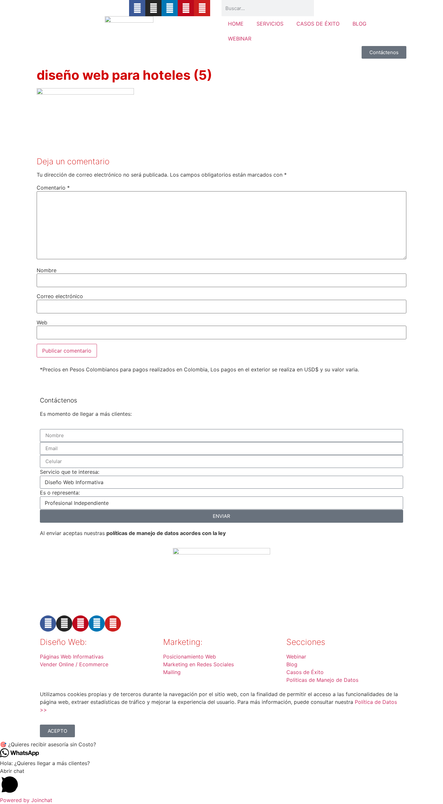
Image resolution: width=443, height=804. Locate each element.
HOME (236, 23)
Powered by (26, 800)
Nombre (46, 270)
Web (42, 322)
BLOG (359, 23)
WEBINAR (239, 38)
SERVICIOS (270, 23)
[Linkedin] (170, 8)
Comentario (53, 187)
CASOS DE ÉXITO (318, 23)
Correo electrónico (60, 296)
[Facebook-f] (137, 8)
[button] (221, 744)
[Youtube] (202, 8)
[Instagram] (153, 8)
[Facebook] (48, 623)
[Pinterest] (186, 8)
